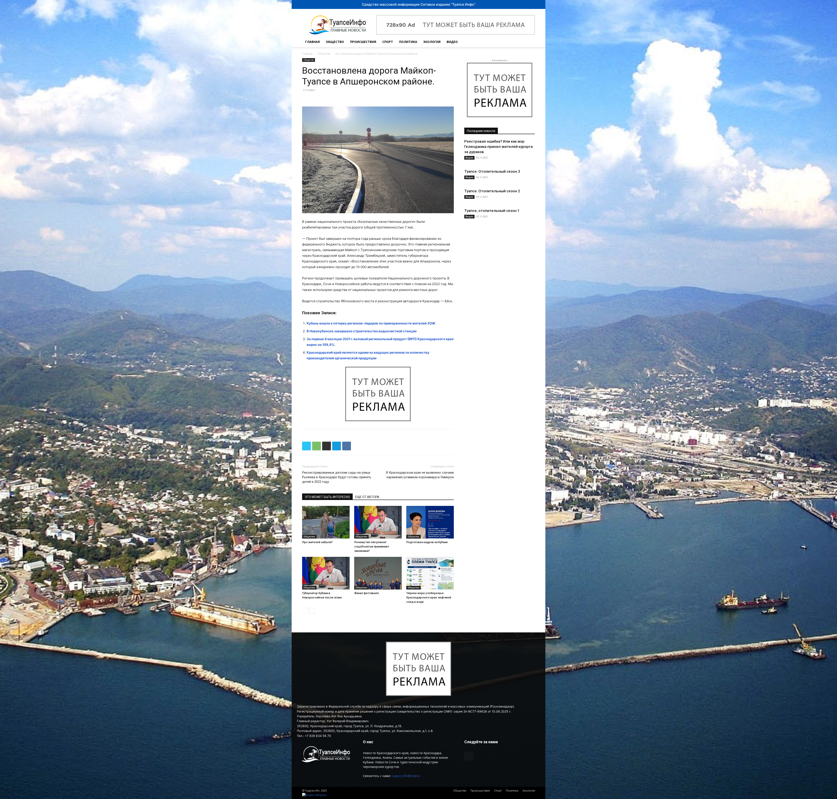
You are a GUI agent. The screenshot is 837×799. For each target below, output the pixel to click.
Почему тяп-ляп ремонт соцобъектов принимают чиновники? (371, 546)
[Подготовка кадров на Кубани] (430, 522)
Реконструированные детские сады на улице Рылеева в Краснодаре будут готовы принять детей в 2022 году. (336, 477)
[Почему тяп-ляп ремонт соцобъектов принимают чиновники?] (378, 522)
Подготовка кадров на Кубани (426, 542)
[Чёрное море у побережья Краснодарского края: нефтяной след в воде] (430, 573)
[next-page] (312, 610)
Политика (408, 42)
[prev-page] (305, 610)
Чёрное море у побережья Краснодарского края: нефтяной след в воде (428, 597)
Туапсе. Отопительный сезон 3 (492, 171)
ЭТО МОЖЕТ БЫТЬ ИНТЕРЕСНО (327, 497)
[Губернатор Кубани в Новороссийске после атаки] (326, 573)
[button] (529, 42)
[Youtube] (520, 42)
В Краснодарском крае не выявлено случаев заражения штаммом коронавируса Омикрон (420, 475)
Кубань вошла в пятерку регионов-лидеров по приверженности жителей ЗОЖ (371, 323)
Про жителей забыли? (317, 542)
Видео (452, 42)
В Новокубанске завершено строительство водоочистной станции (362, 331)
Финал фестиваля (366, 593)
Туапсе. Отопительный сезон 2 (492, 191)
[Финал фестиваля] (378, 573)
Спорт (387, 42)
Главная (312, 42)
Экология (432, 42)
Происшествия (363, 42)
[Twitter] (306, 446)
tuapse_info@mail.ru (405, 776)
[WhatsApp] (316, 446)
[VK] (346, 446)
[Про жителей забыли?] (326, 522)
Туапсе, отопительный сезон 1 (492, 210)
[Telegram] (336, 446)
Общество (335, 42)
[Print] (326, 446)
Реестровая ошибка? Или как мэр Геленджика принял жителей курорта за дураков (498, 146)
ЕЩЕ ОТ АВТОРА (367, 497)
